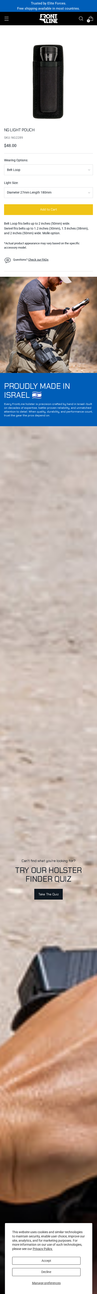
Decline (46, 1272)
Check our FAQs (38, 259)
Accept (46, 1261)
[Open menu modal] (6, 18)
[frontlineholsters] (48, 18)
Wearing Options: (16, 160)
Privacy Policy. (43, 1249)
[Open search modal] (80, 18)
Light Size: (11, 183)
